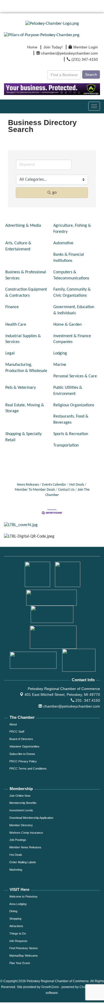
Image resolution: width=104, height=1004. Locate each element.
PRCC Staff (16, 731)
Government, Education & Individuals (73, 310)
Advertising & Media (23, 226)
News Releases (28, 484)
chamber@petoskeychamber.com (71, 706)
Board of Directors (21, 739)
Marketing (15, 869)
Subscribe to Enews (22, 753)
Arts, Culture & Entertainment (18, 246)
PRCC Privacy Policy (23, 761)
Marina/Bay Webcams (23, 955)
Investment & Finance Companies (72, 339)
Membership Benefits (23, 802)
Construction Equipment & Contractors (26, 292)
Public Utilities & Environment (67, 391)
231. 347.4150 (87, 700)
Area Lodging (17, 904)
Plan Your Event (19, 963)
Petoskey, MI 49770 (62, 694)
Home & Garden (67, 325)
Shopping (15, 918)
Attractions (16, 926)
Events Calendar (54, 484)
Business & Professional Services (25, 275)
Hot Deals (76, 484)
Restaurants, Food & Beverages (70, 419)
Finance (12, 307)
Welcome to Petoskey (23, 896)
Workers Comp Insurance (26, 832)
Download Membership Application (31, 817)
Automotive (63, 243)
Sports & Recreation (70, 434)
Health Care (15, 325)
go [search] (54, 193)
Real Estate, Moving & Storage (24, 408)
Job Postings (17, 839)
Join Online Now (19, 795)
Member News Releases (25, 847)
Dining (13, 911)
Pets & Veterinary (20, 388)
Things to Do (17, 933)
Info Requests (18, 941)
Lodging (60, 353)
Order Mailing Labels (22, 862)
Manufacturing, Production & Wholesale (26, 368)
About (13, 724)
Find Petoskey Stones (23, 948)
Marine (59, 365)
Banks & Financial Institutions (68, 258)
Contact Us (66, 489)
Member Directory (21, 825)
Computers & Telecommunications (71, 275)
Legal (10, 353)
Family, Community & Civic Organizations (72, 292)
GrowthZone (50, 987)
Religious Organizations (73, 405)
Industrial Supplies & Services (23, 339)
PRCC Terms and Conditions (28, 768)
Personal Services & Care (75, 376)
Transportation (66, 445)
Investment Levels (21, 810)
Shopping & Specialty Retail (23, 437)
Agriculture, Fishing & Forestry (72, 229)
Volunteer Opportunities (24, 746)
